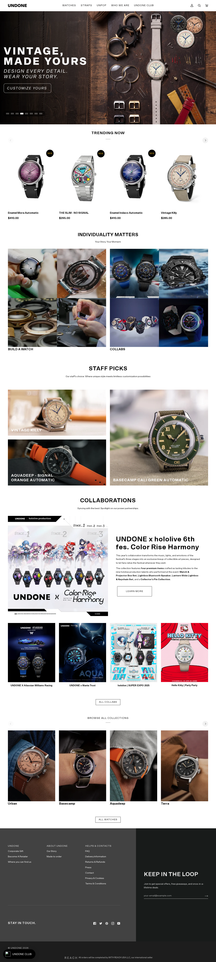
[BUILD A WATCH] (57, 298)
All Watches (108, 819)
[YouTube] (118, 923)
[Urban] (31, 765)
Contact (89, 873)
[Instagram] (112, 923)
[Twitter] (100, 923)
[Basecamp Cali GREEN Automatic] (159, 438)
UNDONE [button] (13, 846)
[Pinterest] (106, 923)
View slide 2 (12, 113)
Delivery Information (95, 856)
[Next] (205, 140)
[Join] (204, 895)
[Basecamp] (82, 765)
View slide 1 (7, 113)
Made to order (54, 856)
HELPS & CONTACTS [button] (98, 846)
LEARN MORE (134, 591)
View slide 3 (17, 113)
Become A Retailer (18, 856)
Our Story (51, 851)
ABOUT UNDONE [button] (57, 846)
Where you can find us (19, 862)
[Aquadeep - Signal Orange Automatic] (57, 462)
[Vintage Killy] (184, 177)
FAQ (87, 851)
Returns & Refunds (95, 862)
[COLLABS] (159, 298)
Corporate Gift (15, 851)
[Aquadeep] (133, 765)
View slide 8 (40, 113)
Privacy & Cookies (94, 878)
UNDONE (16, 948)
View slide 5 (26, 113)
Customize (184, 204)
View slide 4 (21, 113)
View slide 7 (36, 113)
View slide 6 (31, 113)
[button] (69, 5)
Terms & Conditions (95, 883)
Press (88, 867)
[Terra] (184, 765)
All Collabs (108, 702)
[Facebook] (94, 923)
